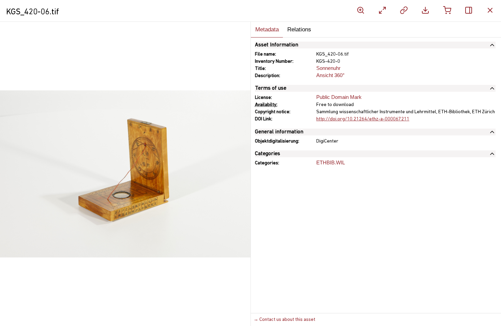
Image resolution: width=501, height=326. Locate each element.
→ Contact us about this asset (284, 319)
